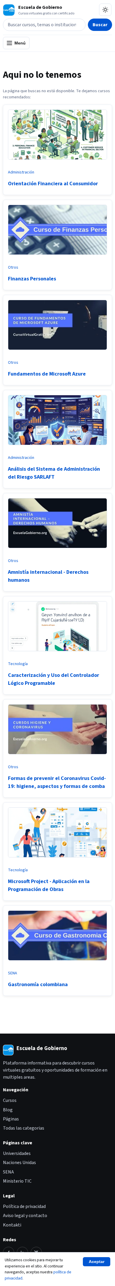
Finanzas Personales (32, 278)
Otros (13, 267)
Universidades (17, 1153)
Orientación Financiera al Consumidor (53, 183)
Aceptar (96, 1261)
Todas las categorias (23, 1128)
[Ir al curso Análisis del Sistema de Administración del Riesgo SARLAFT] (57, 447)
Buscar (100, 25)
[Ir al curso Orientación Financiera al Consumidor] (57, 161)
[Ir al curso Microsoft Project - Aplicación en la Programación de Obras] (57, 859)
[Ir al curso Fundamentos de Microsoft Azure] (57, 352)
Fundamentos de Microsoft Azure (47, 374)
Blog (8, 1110)
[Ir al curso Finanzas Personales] (57, 257)
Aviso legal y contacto (25, 1215)
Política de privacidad (24, 1206)
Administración (21, 172)
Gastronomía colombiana (38, 984)
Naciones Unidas (19, 1162)
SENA (12, 973)
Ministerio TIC (17, 1181)
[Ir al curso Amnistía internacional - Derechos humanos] (57, 550)
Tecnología (18, 664)
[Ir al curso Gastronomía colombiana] (57, 962)
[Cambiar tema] (105, 10)
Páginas (11, 1119)
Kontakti (12, 1225)
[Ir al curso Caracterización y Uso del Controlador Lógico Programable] (57, 653)
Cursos (10, 1100)
